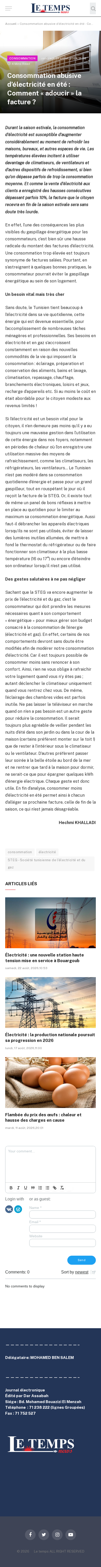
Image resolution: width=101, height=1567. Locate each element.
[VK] (9, 1209)
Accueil (11, 24)
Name (35, 1208)
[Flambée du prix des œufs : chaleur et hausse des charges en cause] (50, 1082)
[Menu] (8, 8)
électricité (47, 852)
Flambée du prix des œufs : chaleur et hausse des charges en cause (43, 1117)
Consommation (22, 58)
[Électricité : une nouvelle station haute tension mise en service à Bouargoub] (50, 922)
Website (35, 1236)
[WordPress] (18, 1209)
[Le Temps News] (50, 8)
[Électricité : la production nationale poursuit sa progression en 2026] (50, 1002)
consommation (20, 852)
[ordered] (40, 1188)
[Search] (93, 8)
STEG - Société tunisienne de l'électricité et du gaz (46, 863)
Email (35, 1222)
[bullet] (47, 1188)
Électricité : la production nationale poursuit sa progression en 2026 (50, 1037)
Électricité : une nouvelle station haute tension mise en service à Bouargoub (44, 958)
